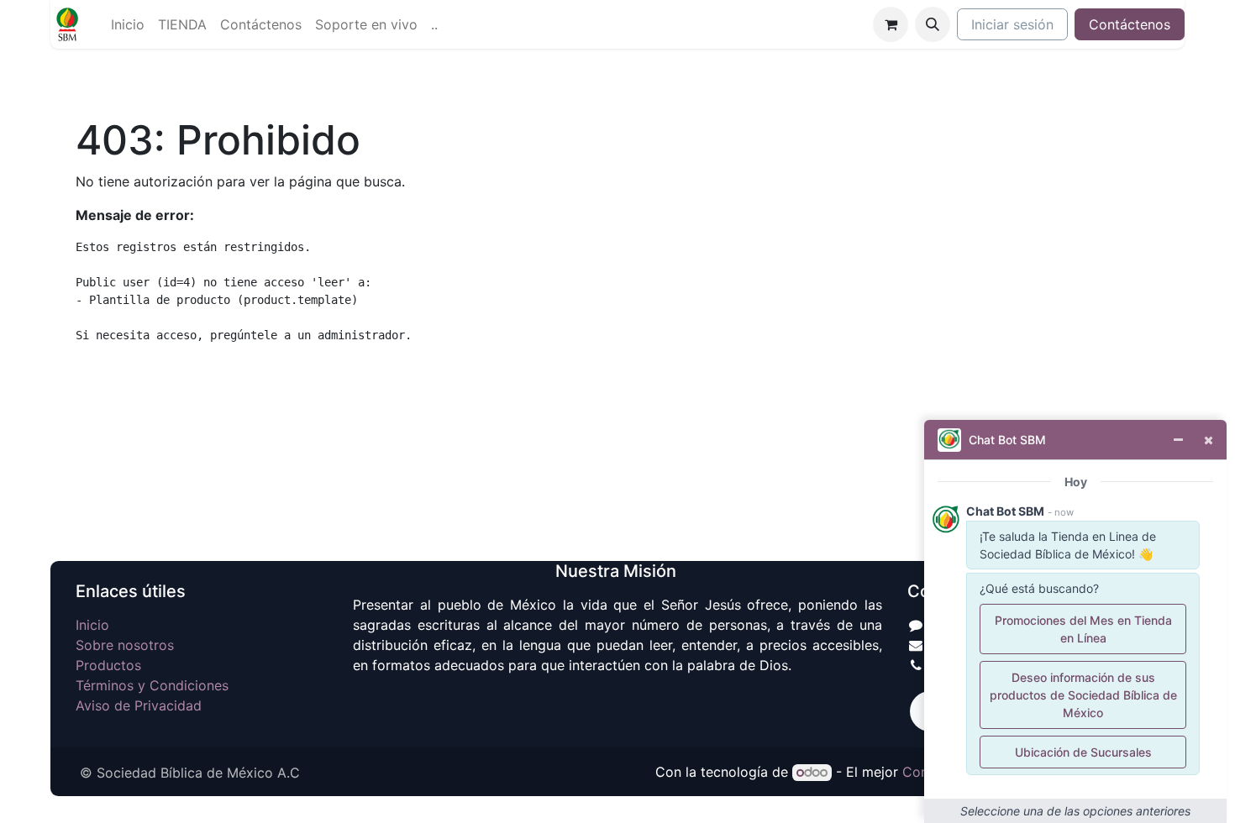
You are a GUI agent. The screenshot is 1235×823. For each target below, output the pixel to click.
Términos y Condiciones (152, 685)
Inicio (92, 624)
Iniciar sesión (1012, 24)
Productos (108, 665)
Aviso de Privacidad (139, 705)
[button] (932, 24)
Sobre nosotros (125, 645)
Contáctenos (1129, 24)
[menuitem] (127, 24)
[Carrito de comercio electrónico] (890, 24)
